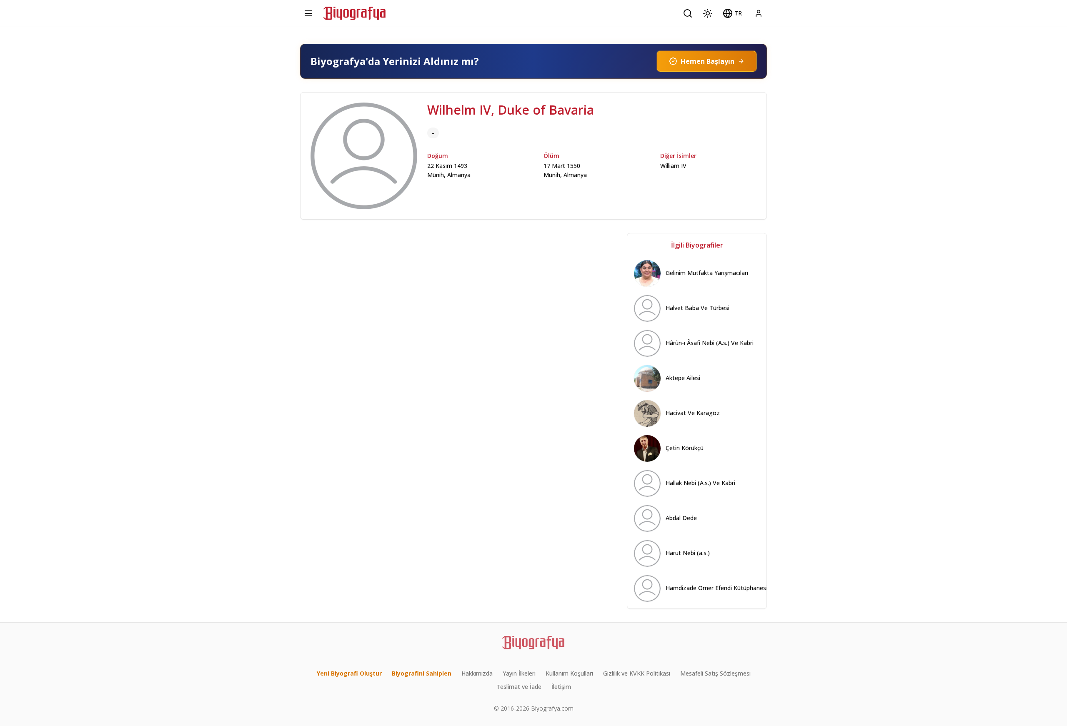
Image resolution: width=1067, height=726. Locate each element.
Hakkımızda (477, 673)
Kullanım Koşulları (569, 673)
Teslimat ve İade (518, 687)
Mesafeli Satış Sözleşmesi (715, 673)
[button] (732, 13)
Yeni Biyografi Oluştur (349, 673)
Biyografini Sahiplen (421, 673)
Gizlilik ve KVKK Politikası (636, 673)
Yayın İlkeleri (519, 673)
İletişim (561, 687)
